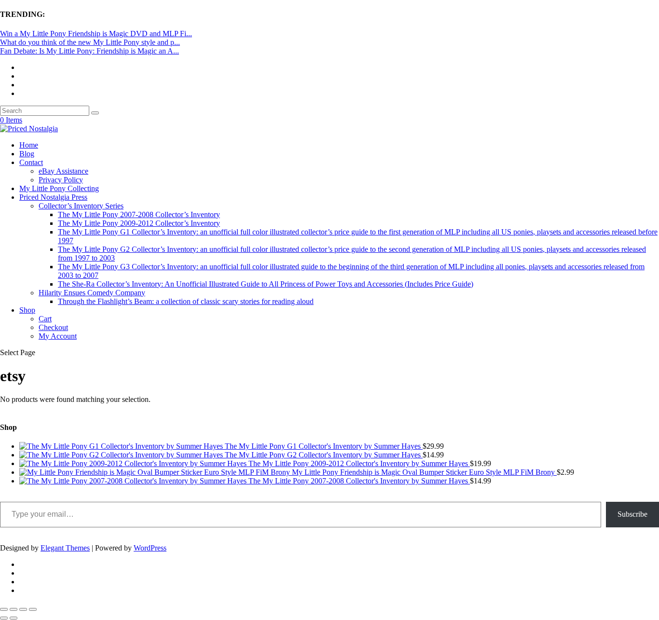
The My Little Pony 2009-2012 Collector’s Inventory (139, 223)
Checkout (53, 327)
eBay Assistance (63, 171)
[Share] (23, 609)
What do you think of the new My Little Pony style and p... (90, 42)
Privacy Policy (61, 180)
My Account (58, 336)
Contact (31, 162)
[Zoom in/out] (4, 609)
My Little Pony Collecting (59, 188)
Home (28, 145)
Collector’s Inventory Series (81, 206)
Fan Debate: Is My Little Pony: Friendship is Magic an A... (89, 51)
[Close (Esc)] (33, 609)
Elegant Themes (65, 548)
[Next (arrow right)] (13, 618)
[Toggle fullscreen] (13, 609)
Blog (26, 154)
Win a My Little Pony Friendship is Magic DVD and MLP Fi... (96, 33)
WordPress (150, 548)
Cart (45, 319)
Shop (27, 310)
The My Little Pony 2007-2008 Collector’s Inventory (139, 214)
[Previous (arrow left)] (4, 618)
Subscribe (632, 514)
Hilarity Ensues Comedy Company (92, 293)
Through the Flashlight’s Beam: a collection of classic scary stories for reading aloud (186, 301)
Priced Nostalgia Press (53, 197)
